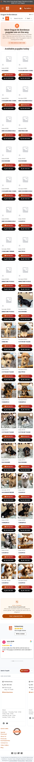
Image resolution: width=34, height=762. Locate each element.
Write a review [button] (20, 634)
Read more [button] (5, 656)
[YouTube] (7, 723)
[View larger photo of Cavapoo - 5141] (31, 535)
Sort (28, 18)
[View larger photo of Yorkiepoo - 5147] (31, 384)
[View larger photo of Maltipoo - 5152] (31, 354)
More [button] (31, 14)
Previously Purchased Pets (5, 739)
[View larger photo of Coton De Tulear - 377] (14, 414)
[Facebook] (3, 723)
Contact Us (4, 743)
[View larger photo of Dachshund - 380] (31, 294)
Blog (2, 747)
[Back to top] (31, 670)
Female (22, 68)
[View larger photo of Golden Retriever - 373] (14, 475)
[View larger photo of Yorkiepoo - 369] (31, 505)
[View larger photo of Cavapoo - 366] (14, 535)
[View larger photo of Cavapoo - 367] (31, 475)
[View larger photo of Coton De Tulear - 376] (31, 414)
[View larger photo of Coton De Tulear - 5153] (14, 354)
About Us (3, 736)
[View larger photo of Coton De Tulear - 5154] (31, 324)
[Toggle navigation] (3, 8)
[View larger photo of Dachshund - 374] (31, 445)
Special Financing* (4, 733)
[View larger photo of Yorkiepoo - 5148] (14, 384)
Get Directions (8, 692)
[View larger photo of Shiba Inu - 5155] (14, 324)
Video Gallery (5, 745)
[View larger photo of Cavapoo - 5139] (14, 565)
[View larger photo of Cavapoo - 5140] (31, 565)
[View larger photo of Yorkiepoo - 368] (14, 505)
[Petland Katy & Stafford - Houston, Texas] (7, 8)
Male (5, 68)
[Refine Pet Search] (3, 18)
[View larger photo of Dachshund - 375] (14, 445)
